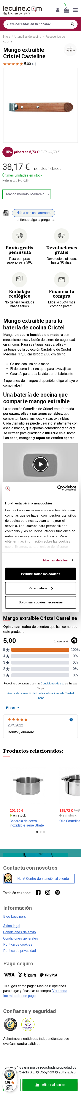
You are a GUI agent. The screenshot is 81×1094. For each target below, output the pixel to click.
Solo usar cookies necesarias (41, 602)
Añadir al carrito (53, 1085)
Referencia (9, 180)
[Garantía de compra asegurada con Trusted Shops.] (10, 1024)
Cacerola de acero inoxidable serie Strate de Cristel (27, 825)
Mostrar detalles (55, 560)
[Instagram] (47, 892)
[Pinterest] (57, 892)
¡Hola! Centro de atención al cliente (42, 879)
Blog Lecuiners (14, 916)
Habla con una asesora (33, 213)
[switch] (9, 1087)
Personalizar (38, 588)
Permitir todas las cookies (40, 574)
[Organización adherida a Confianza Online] (28, 1024)
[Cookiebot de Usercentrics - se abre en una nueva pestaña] (57, 488)
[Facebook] (38, 892)
